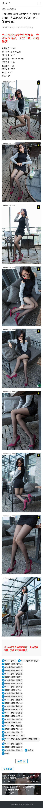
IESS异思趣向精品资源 (13, 716)
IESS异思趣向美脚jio (13, 722)
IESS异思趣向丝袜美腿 (29, 661)
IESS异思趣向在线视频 (13, 674)
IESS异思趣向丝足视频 (13, 664)
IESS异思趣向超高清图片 (14, 735)
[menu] (39, 3)
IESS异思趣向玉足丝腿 (13, 709)
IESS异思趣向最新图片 (13, 700)
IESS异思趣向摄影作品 (13, 687)
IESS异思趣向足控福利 (13, 744)
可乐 (7, 753)
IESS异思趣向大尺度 (13, 677)
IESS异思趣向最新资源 (13, 706)
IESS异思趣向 (28, 27)
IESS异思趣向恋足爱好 (13, 680)
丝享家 (30, 750)
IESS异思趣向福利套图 (13, 713)
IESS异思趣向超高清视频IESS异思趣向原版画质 (20, 739)
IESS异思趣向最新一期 (13, 693)
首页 (3, 9)
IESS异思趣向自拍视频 (13, 729)
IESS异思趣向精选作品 (13, 719)
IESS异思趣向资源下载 (13, 732)
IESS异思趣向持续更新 (13, 683)
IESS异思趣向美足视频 (13, 726)
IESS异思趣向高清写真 (13, 747)
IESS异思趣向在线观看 (13, 670)
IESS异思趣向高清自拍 (13, 750)
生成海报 (8, 769)
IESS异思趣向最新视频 (13, 703)
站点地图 (30, 804)
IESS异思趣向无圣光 (13, 690)
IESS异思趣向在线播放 (13, 667)
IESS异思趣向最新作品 (13, 696)
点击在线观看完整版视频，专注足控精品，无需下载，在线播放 (20, 38)
